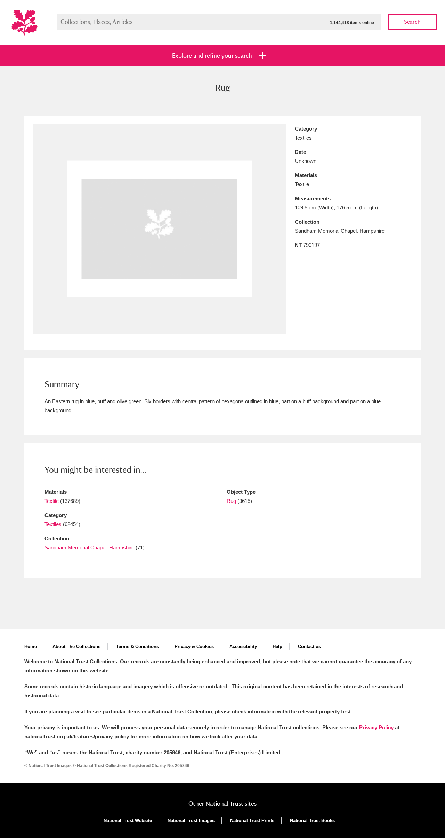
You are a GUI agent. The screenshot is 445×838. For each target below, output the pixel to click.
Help (277, 646)
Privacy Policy (376, 727)
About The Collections (76, 646)
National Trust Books (312, 820)
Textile (51, 501)
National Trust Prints (252, 820)
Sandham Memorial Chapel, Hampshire (89, 547)
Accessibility (243, 646)
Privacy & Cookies (194, 646)
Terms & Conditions (137, 646)
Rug (231, 501)
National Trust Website (128, 820)
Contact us (309, 646)
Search (412, 21)
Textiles (53, 524)
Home (30, 646)
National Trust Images (191, 820)
